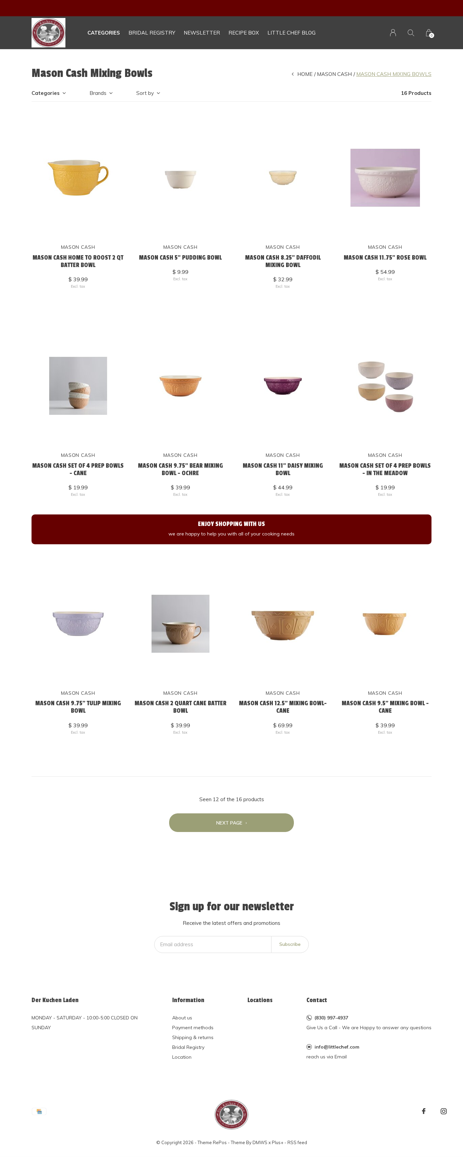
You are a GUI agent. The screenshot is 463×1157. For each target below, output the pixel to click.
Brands (97, 93)
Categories (103, 32)
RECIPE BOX (243, 32)
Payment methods (193, 1027)
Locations (260, 1000)
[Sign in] (393, 32)
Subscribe (290, 944)
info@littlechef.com (337, 1047)
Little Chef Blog (291, 32)
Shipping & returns (193, 1037)
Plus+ (277, 1142)
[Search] (411, 32)
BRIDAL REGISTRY (151, 32)
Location (182, 1057)
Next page (230, 823)
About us (182, 1018)
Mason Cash (334, 74)
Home (305, 74)
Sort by (145, 93)
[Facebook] (423, 1111)
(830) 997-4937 (331, 1018)
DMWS (260, 1142)
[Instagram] (444, 1111)
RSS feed (297, 1142)
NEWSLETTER (202, 32)
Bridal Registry (188, 1047)
